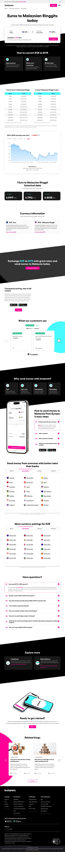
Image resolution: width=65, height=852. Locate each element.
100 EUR (10, 109)
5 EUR (10, 98)
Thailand (11, 505)
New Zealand (47, 491)
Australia (11, 478)
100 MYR (40, 109)
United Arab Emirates (32, 505)
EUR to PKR (12, 549)
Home (6, 8)
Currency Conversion (14, 8)
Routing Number (44, 808)
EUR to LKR (47, 553)
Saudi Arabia (47, 496)
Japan (28, 487)
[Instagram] (10, 829)
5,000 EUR (10, 117)
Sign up (39, 425)
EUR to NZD (47, 544)
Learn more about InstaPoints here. (19, 664)
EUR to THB (12, 558)
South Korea (30, 500)
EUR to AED (29, 558)
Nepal (28, 491)
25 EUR (10, 104)
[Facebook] (5, 829)
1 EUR (10, 96)
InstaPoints (16, 799)
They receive (38, 31)
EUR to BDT (29, 535)
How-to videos (17, 813)
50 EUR (10, 106)
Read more (32, 781)
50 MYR (40, 106)
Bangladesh (29, 478)
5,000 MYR (40, 117)
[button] (47, 422)
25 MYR (40, 104)
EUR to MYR (12, 544)
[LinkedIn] (9, 829)
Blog (42, 799)
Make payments (32, 799)
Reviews (6, 804)
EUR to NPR (29, 544)
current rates (20, 587)
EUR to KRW (29, 553)
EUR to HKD (12, 540)
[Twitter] (7, 829)
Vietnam (46, 505)
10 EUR (10, 101)
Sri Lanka (46, 500)
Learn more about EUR (11, 232)
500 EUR (10, 112)
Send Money (53, 39)
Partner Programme (18, 804)
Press (6, 801)
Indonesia (12, 487)
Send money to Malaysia (32, 268)
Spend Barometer (33, 801)
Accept (26, 850)
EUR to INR (29, 540)
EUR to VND (47, 558)
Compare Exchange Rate (19, 808)
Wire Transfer (44, 811)
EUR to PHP (29, 549)
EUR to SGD (12, 553)
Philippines (29, 496)
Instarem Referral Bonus (19, 801)
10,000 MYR (40, 120)
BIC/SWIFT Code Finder (46, 806)
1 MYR (40, 96)
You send (11, 31)
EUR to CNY (47, 535)
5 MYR (39, 98)
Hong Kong (29, 482)
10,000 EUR (10, 120)
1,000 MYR (40, 114)
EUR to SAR (47, 549)
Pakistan (11, 496)
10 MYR (40, 101)
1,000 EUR (10, 114)
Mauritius (12, 491)
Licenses (7, 806)
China (11, 482)
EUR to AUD (12, 535)
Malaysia (46, 487)
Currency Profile (44, 804)
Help (15, 811)
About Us (7, 799)
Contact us (31, 804)
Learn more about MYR (40, 232)
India (45, 482)
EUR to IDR (47, 540)
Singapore (12, 500)
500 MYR (40, 112)
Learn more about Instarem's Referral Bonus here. (48, 666)
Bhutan (46, 478)
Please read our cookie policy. (35, 850)
